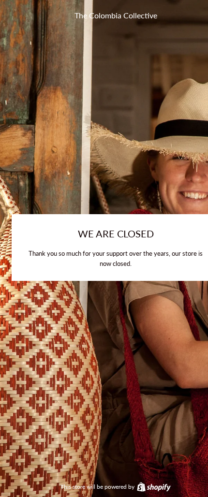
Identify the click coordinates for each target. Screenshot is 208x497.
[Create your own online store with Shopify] (153, 486)
